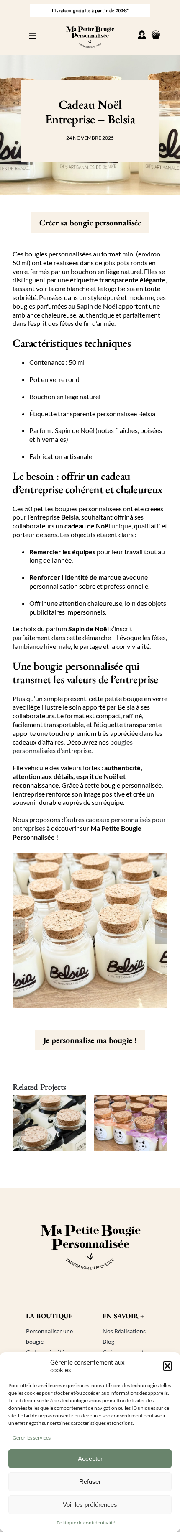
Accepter (90, 1458)
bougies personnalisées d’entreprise (73, 746)
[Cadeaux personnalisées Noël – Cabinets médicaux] (54, 1123)
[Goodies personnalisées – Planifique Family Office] (136, 1123)
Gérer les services (32, 1438)
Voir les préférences (90, 1504)
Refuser (90, 1481)
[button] (167, 1366)
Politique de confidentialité (86, 1522)
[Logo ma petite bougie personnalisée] (90, 24)
